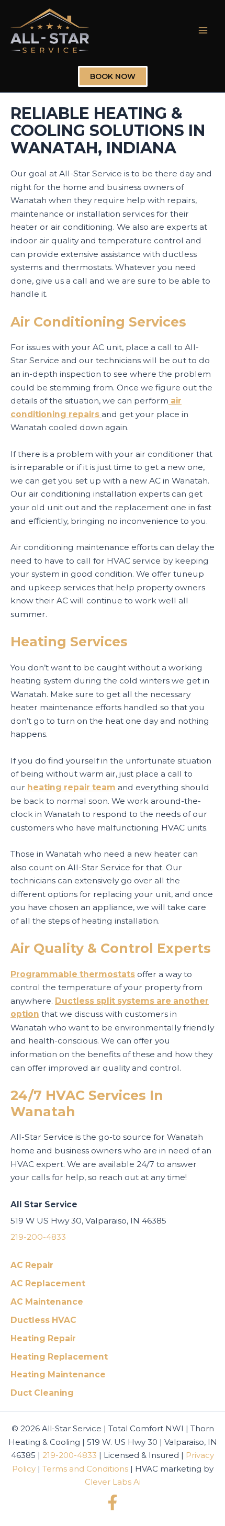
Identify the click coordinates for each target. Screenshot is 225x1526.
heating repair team (71, 787)
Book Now (113, 76)
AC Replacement (47, 1283)
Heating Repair (43, 1338)
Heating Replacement (59, 1357)
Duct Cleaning (42, 1393)
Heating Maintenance (58, 1374)
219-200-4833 (38, 1237)
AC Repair (31, 1265)
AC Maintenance (46, 1302)
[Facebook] (112, 1502)
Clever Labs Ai (113, 1482)
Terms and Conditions (85, 1469)
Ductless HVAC (43, 1320)
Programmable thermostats (72, 974)
